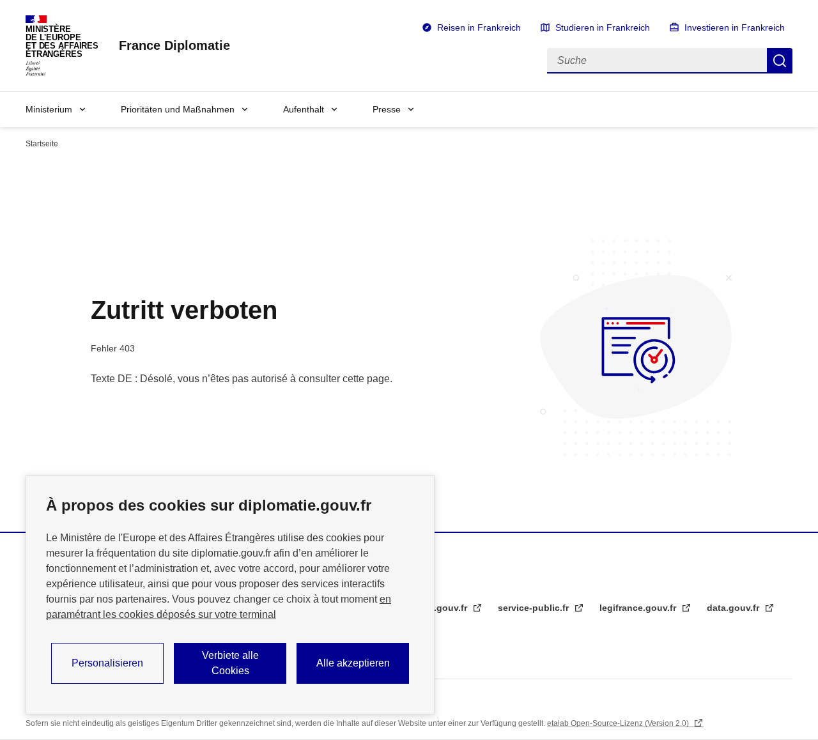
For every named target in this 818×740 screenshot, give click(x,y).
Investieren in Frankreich (734, 27)
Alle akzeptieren (353, 663)
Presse (387, 109)
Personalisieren (107, 663)
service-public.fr (534, 608)
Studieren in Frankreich (602, 27)
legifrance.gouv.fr (639, 608)
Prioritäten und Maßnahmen (178, 109)
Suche (779, 60)
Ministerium (49, 109)
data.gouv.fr (734, 608)
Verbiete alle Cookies (230, 663)
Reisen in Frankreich (479, 27)
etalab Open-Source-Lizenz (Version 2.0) (619, 723)
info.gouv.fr (443, 608)
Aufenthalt (303, 109)
